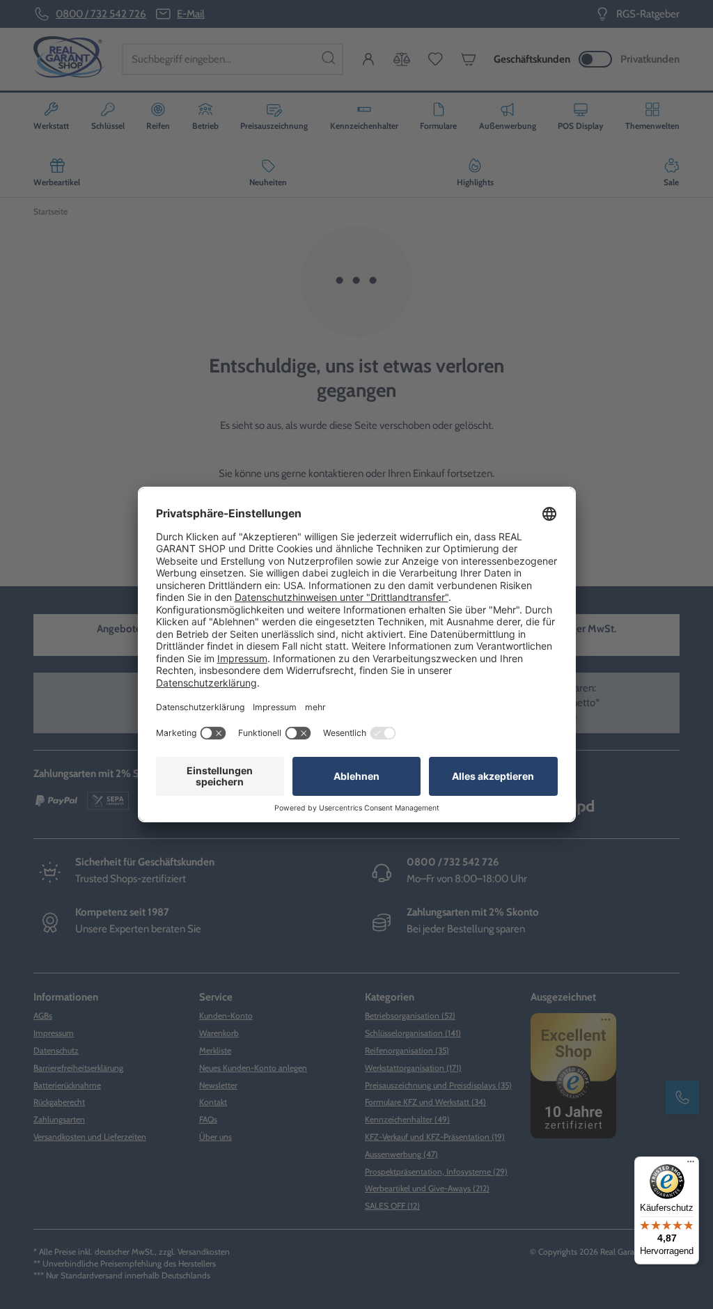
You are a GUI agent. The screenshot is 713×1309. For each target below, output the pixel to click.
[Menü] (690, 1165)
